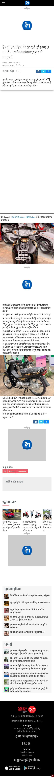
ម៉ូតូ (5, 471)
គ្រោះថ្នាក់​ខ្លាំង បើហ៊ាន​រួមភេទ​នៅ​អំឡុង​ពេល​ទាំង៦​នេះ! (30, 602)
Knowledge (22, 471)
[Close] (52, 776)
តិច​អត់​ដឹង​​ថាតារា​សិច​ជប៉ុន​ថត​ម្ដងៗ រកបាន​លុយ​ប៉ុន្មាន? (30, 595)
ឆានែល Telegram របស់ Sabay (23, 217)
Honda (12, 471)
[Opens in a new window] (22, 743)
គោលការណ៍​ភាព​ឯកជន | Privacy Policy (27, 721)
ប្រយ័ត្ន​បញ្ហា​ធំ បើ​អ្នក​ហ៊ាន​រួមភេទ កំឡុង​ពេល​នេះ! (27, 632)
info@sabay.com (27, 752)
